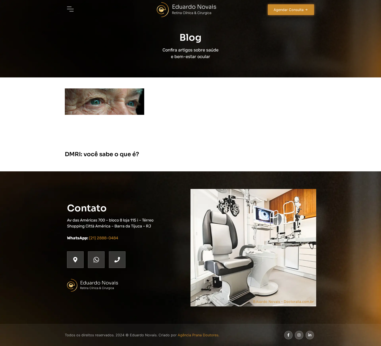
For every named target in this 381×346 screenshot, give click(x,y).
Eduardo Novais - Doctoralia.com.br (283, 301)
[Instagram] (299, 335)
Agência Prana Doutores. (198, 335)
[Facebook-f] (288, 335)
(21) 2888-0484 (103, 238)
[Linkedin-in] (310, 335)
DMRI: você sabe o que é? (102, 154)
